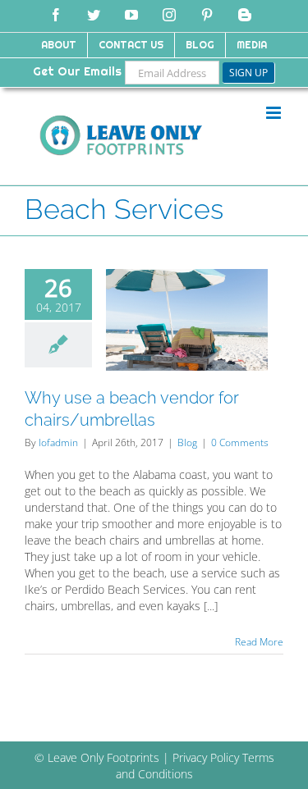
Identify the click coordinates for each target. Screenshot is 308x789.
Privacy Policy (205, 757)
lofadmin (58, 442)
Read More (259, 642)
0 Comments (240, 442)
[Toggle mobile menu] (274, 112)
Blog (187, 442)
